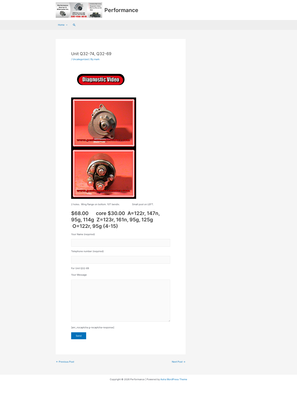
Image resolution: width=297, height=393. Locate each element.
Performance (121, 10)
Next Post (178, 361)
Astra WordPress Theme (173, 379)
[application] (66, 25)
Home (61, 24)
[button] (74, 25)
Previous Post (65, 361)
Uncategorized (81, 59)
